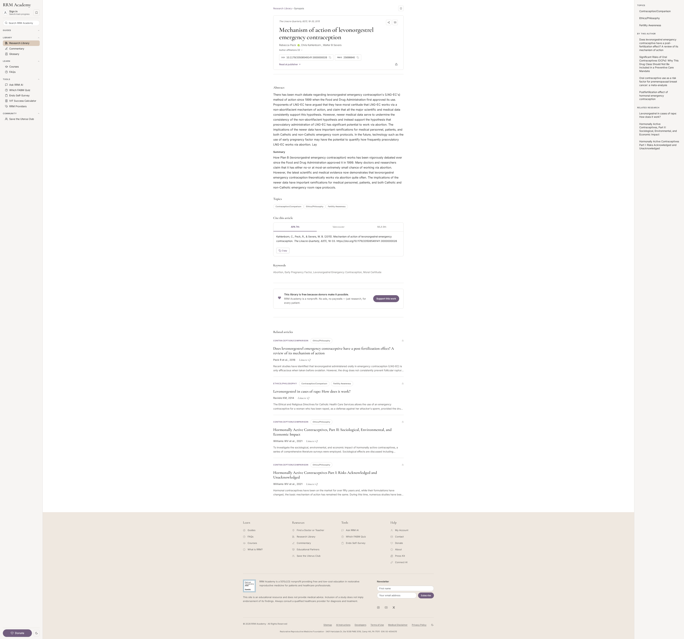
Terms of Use (377, 625)
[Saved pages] (36, 12)
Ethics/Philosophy (314, 206)
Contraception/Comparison (288, 206)
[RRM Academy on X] (394, 607)
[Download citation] (395, 22)
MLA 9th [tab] (381, 226)
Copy (284, 250)
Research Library (282, 8)
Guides (251, 530)
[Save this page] (401, 8)
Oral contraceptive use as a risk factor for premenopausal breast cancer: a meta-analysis (658, 81)
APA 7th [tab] (295, 226)
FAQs (250, 536)
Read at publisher (288, 64)
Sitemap (327, 625)
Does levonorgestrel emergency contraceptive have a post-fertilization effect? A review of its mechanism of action (658, 44)
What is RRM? (255, 549)
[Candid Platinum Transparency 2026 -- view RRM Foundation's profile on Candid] (249, 586)
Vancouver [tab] (338, 226)
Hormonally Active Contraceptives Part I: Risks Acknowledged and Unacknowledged (659, 145)
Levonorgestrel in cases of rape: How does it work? (311, 391)
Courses (252, 543)
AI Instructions (343, 625)
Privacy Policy (419, 625)
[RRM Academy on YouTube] (386, 607)
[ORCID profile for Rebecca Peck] (298, 45)
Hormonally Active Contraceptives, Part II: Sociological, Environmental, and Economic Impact (658, 129)
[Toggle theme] (36, 633)
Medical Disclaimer (398, 625)
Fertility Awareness (337, 206)
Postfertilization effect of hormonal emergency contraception (653, 95)
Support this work (386, 298)
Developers (360, 625)
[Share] (388, 22)
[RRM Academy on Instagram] (378, 607)
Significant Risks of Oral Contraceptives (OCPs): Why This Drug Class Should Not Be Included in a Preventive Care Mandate (658, 63)
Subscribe (426, 595)
